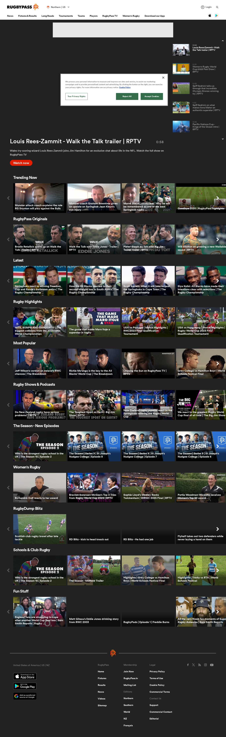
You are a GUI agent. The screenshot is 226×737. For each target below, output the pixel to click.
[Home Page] (23, 7)
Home (101, 671)
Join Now (129, 671)
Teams (81, 16)
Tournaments (66, 16)
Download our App (155, 16)
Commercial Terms (160, 691)
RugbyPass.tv (131, 678)
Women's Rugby (131, 16)
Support (154, 705)
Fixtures (102, 678)
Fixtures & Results (27, 16)
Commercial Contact (161, 712)
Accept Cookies (152, 96)
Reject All (127, 96)
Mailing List (130, 685)
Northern (128, 698)
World (127, 712)
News (10, 16)
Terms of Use (156, 678)
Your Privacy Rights (77, 96)
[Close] (163, 77)
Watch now (21, 163)
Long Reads (48, 16)
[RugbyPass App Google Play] (44, 686)
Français (128, 725)
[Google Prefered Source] (44, 696)
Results (101, 685)
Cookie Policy (157, 685)
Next (218, 198)
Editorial (154, 718)
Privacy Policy (157, 671)
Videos (101, 698)
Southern (128, 705)
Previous (8, 198)
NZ (125, 718)
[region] (114, 90)
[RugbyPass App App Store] (44, 677)
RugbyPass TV (110, 16)
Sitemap (102, 705)
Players (93, 16)
